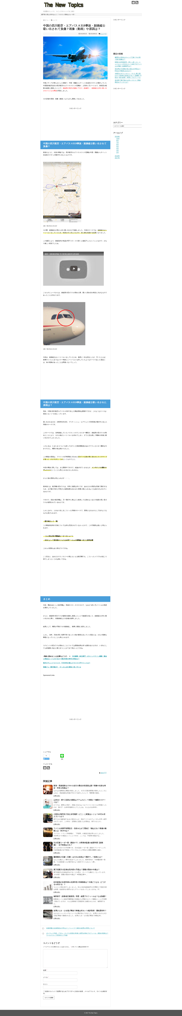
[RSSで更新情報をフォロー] (136, 2)
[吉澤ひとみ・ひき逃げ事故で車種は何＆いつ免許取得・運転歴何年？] (48, 914)
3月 (117, 150)
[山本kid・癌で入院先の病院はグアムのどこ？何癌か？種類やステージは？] (48, 804)
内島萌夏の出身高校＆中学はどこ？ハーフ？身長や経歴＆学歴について (70, 928)
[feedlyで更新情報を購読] (133, 2)
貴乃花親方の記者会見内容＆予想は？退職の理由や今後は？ (77, 869)
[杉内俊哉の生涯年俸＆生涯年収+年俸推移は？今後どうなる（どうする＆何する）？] (48, 886)
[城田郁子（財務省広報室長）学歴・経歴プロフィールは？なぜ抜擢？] (48, 900)
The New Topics (93, 1013)
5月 (117, 146)
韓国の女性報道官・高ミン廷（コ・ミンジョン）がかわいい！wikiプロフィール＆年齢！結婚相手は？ (128, 64)
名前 (45, 970)
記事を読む (57, 796)
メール (46, 977)
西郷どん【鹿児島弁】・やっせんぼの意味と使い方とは (62, 667)
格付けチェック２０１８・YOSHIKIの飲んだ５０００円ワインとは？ (66, 663)
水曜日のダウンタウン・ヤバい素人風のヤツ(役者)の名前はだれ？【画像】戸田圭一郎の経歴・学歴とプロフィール (128, 75)
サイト (45, 984)
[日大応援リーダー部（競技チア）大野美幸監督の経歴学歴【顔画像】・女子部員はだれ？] (48, 846)
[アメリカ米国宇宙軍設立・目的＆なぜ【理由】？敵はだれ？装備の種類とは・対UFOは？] (48, 832)
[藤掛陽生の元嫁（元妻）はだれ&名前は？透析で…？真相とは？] (48, 861)
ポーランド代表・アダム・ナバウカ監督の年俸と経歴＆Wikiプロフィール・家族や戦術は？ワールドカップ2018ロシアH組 (77, 934)
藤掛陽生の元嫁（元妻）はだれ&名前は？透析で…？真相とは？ (78, 857)
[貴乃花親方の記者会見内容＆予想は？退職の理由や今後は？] (48, 873)
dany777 (104, 773)
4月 (117, 148)
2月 (117, 152)
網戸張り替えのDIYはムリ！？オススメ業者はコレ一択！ (58, 14)
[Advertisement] (75, 123)
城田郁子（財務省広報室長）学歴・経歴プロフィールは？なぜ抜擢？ (80, 896)
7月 (117, 142)
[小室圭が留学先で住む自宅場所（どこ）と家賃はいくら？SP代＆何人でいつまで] (48, 818)
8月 (117, 140)
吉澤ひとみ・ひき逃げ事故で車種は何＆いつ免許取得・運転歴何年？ (80, 911)
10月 (118, 138)
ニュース (103, 34)
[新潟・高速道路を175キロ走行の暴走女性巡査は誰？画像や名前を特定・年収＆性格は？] (48, 789)
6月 (117, 144)
